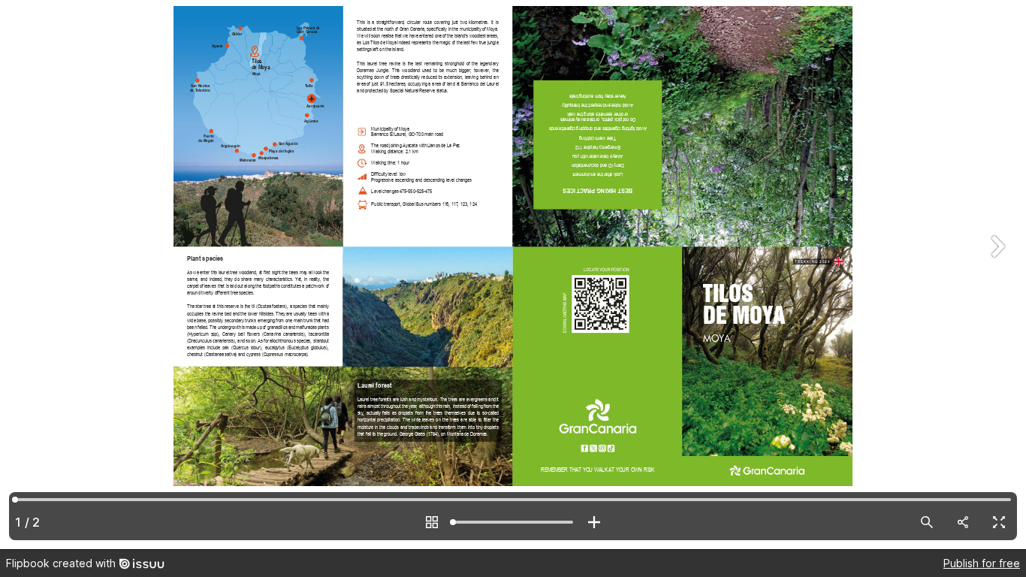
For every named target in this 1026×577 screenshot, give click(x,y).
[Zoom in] (594, 522)
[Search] (927, 522)
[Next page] (996, 274)
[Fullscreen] (999, 522)
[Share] (963, 522)
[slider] (513, 522)
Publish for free (981, 563)
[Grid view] (432, 522)
